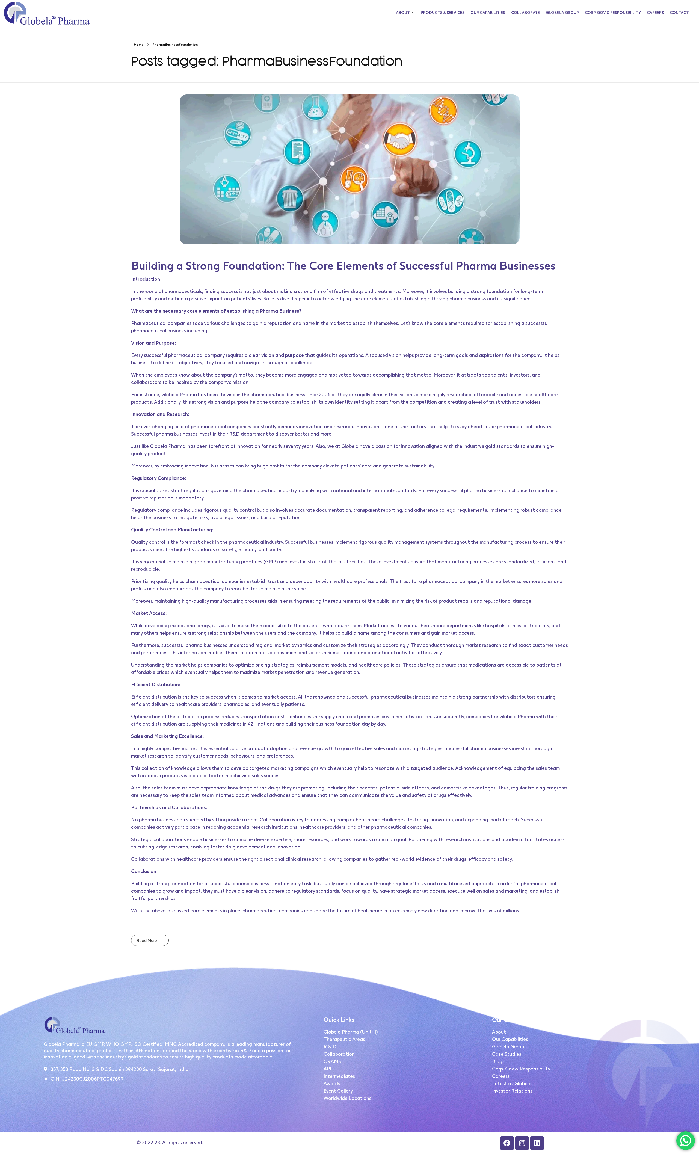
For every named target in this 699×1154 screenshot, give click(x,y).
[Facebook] (507, 1143)
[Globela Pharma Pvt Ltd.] (46, 13)
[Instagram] (522, 1143)
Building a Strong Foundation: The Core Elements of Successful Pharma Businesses (343, 265)
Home (139, 44)
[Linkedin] (537, 1143)
